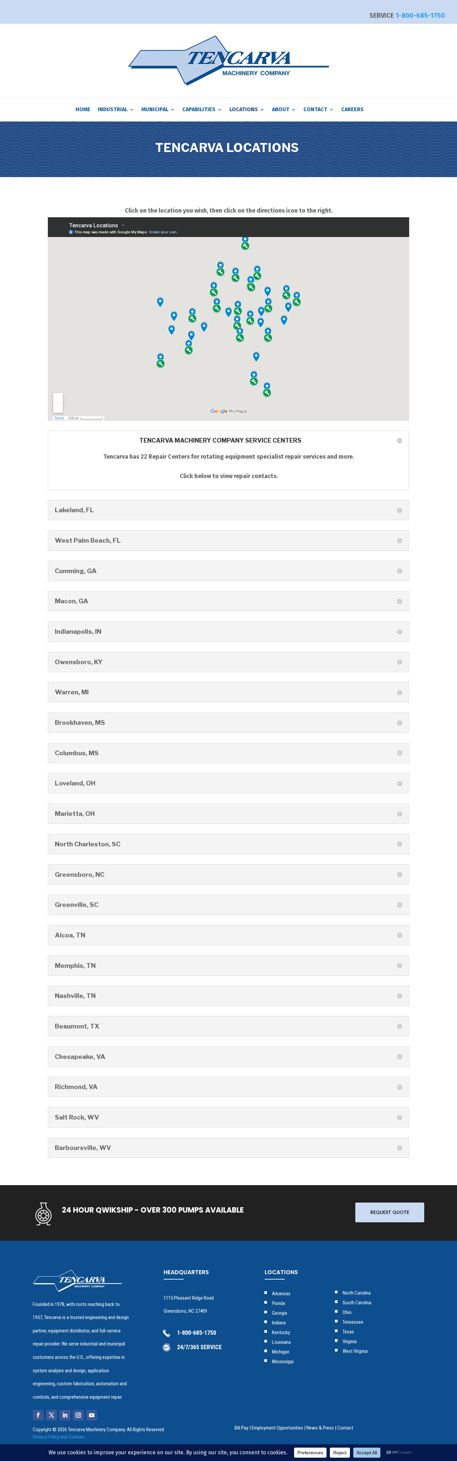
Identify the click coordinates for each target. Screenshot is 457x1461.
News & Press (320, 1428)
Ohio (347, 1312)
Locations (244, 109)
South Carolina (357, 1303)
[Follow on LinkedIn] (65, 1415)
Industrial (112, 109)
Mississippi (283, 1362)
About (280, 109)
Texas (348, 1332)
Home (83, 109)
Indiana (279, 1323)
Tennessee (353, 1322)
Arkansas (281, 1294)
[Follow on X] (51, 1415)
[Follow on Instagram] (78, 1415)
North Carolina (357, 1293)
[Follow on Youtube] (91, 1415)
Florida (278, 1303)
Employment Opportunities (277, 1428)
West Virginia (355, 1351)
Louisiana (281, 1342)
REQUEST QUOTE (389, 1212)
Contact (315, 109)
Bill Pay (241, 1428)
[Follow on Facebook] (38, 1415)
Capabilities (198, 109)
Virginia (350, 1341)
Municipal (155, 109)
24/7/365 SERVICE (199, 1347)
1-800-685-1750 (420, 15)
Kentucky (281, 1332)
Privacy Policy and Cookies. (59, 1437)
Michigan (280, 1352)
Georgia (279, 1313)
